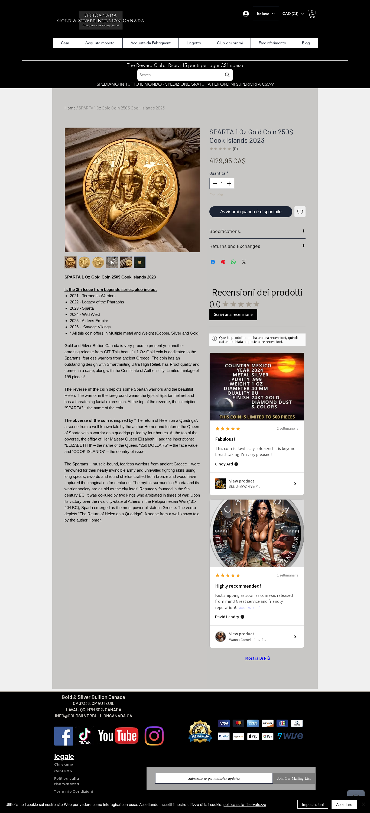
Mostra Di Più (249, 608)
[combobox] (185, 75)
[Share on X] (244, 262)
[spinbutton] (222, 183)
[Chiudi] (363, 804)
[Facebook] (63, 736)
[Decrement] (214, 183)
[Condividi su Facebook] (213, 262)
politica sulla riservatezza (244, 804)
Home (70, 107)
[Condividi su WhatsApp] (233, 262)
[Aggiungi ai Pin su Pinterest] (223, 262)
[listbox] (293, 13)
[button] (293, 13)
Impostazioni (313, 804)
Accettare (344, 804)
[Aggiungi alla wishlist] (300, 212)
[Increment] (229, 183)
